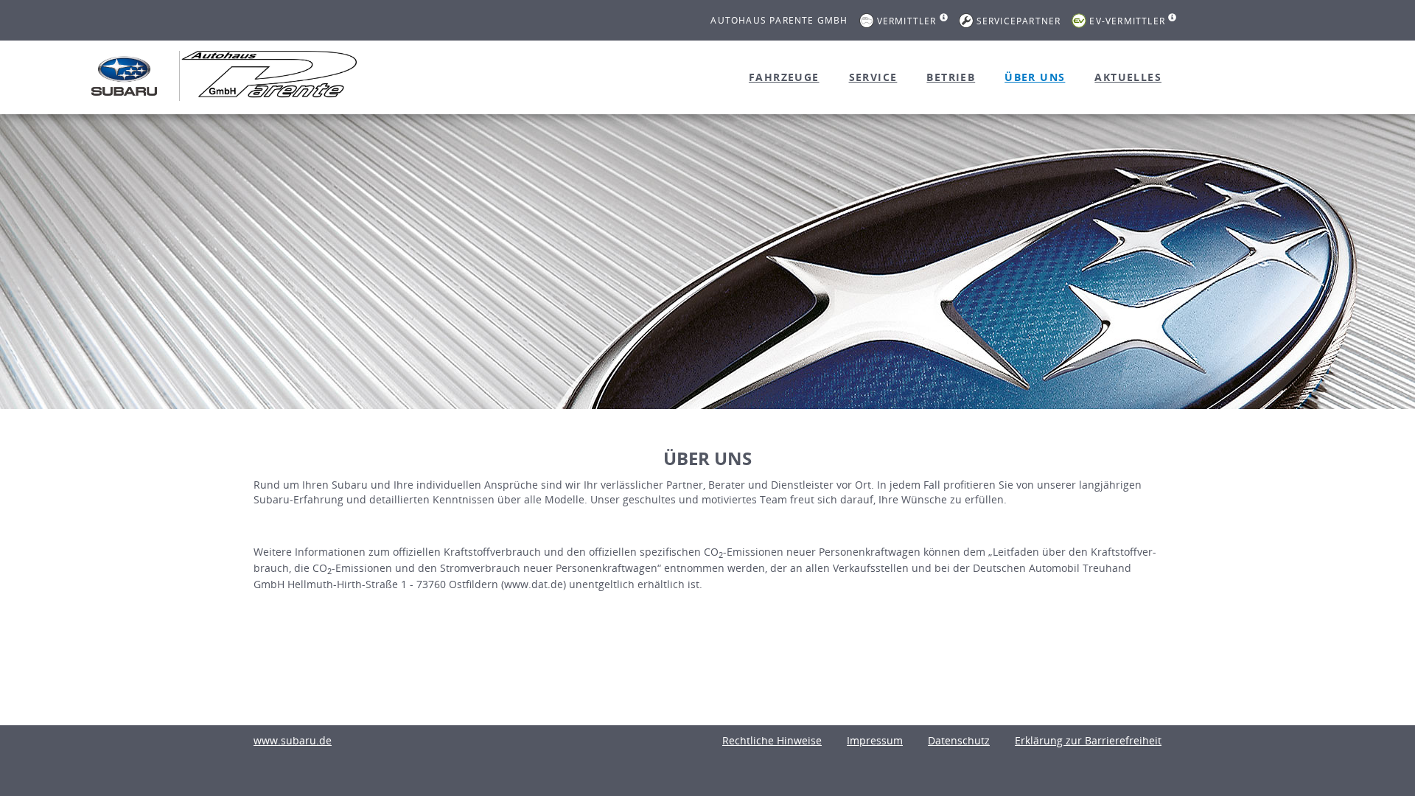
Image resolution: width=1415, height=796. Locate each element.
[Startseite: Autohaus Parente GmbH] (124, 75)
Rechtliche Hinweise (772, 740)
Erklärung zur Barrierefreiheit (1088, 740)
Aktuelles (1127, 77)
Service (873, 77)
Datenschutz (959, 740)
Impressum (875, 740)
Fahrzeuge (784, 77)
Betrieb (950, 77)
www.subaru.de (293, 740)
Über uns (1035, 77)
